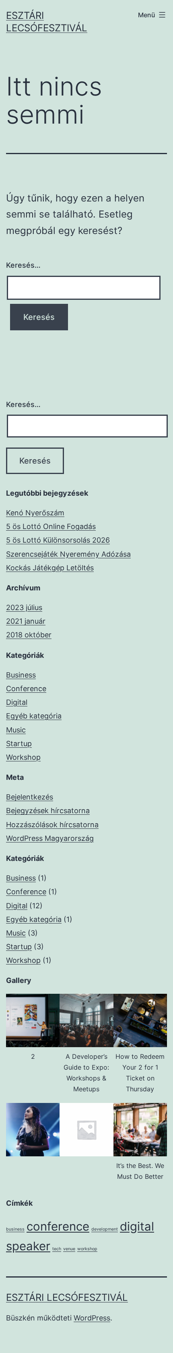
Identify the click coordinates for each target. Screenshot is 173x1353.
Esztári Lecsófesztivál (67, 1297)
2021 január (25, 621)
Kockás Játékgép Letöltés (50, 568)
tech (56, 1248)
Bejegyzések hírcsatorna (48, 810)
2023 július (24, 607)
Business (21, 675)
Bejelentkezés (29, 797)
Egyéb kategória (34, 716)
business (15, 1229)
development (104, 1229)
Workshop (23, 757)
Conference (26, 688)
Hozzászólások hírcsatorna (52, 824)
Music (16, 730)
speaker (28, 1246)
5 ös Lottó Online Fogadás (51, 526)
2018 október (28, 635)
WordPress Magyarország (50, 838)
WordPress (92, 1318)
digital (137, 1226)
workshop (87, 1248)
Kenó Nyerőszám (35, 513)
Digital (16, 702)
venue (69, 1248)
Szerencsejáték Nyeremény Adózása (68, 554)
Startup (19, 743)
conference (58, 1226)
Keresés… (23, 265)
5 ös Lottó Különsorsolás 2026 (58, 540)
